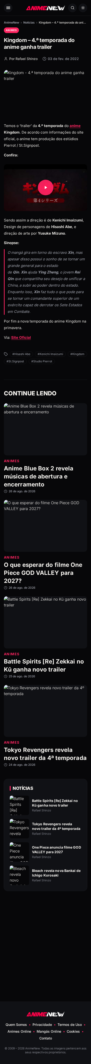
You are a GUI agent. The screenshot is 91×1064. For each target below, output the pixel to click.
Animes (11, 30)
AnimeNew (11, 22)
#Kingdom (77, 354)
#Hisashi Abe (21, 354)
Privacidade (42, 1024)
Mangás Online (49, 1031)
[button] (45, 187)
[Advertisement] (45, 935)
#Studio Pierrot (41, 361)
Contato (45, 1038)
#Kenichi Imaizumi (50, 354)
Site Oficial (21, 337)
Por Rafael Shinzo (23, 59)
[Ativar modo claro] (83, 8)
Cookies (73, 1031)
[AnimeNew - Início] (45, 7)
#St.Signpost (15, 361)
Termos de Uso (70, 1024)
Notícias (29, 22)
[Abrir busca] (72, 8)
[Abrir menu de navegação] (8, 8)
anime (75, 125)
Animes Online (19, 1031)
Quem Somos (16, 1024)
